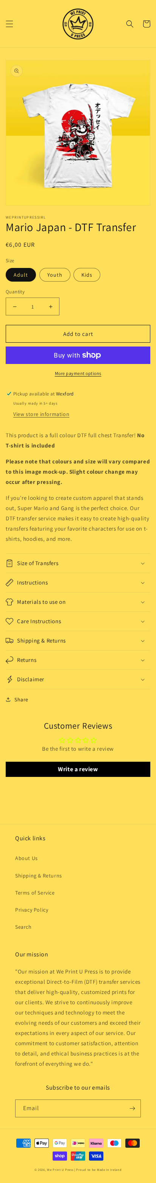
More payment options (78, 373)
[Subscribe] (132, 1108)
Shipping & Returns (38, 875)
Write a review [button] (78, 769)
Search (23, 926)
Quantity (15, 291)
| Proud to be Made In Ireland (98, 1169)
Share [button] (21, 699)
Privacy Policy (31, 909)
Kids (86, 274)
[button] (9, 24)
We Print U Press (60, 1169)
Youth (54, 274)
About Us (26, 858)
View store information (41, 414)
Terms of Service (35, 892)
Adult (21, 274)
